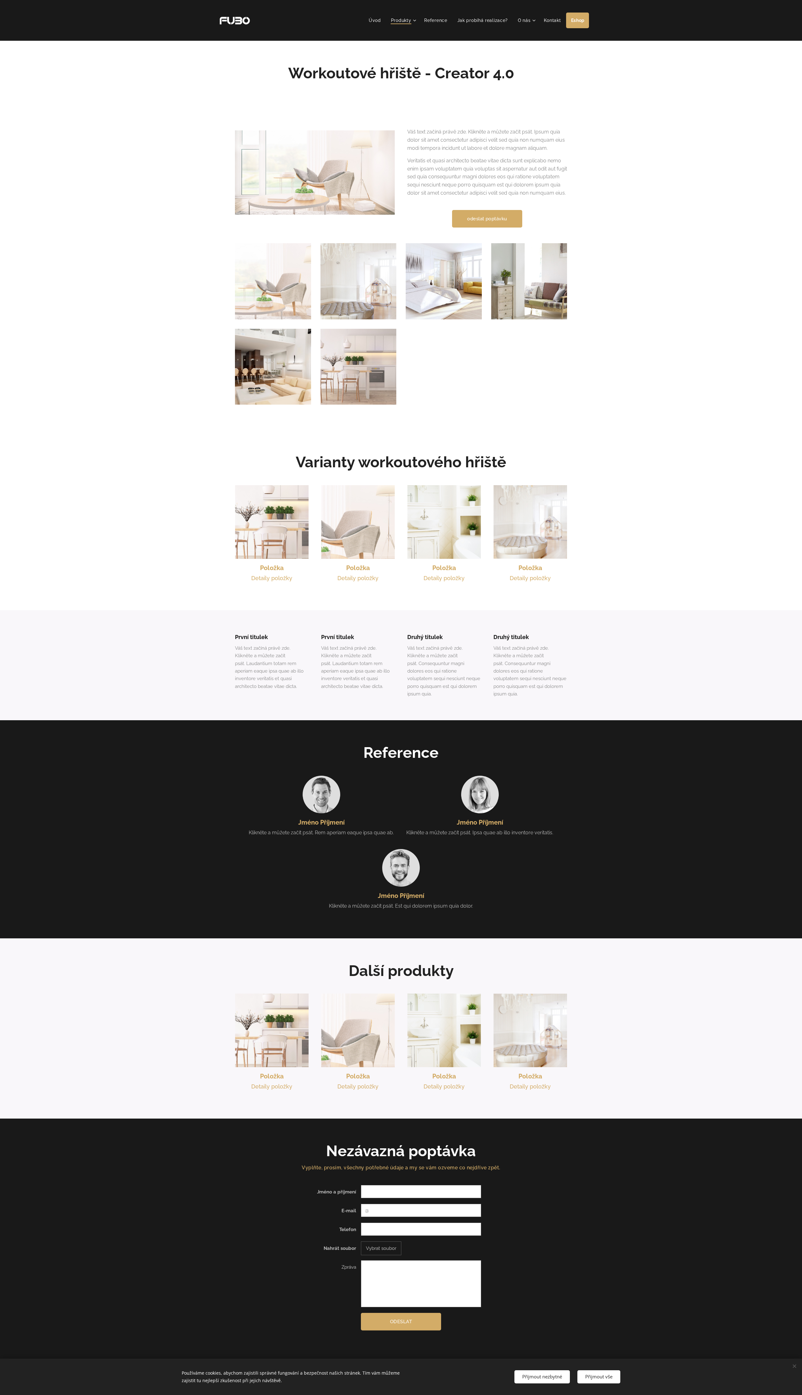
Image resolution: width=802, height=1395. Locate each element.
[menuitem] (376, 20)
